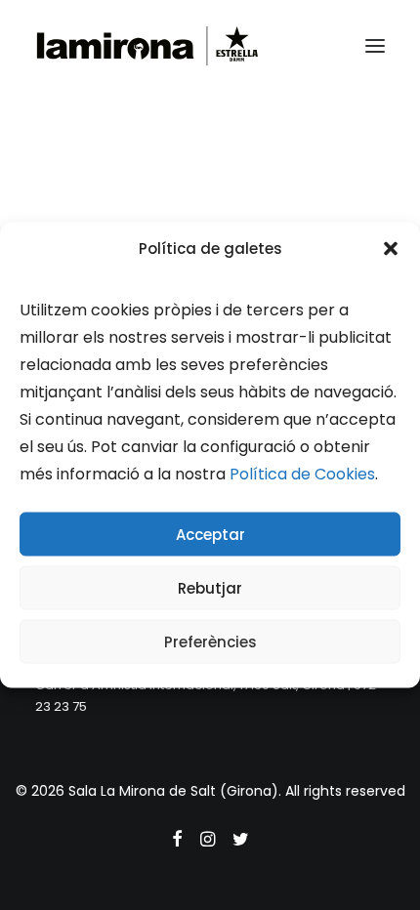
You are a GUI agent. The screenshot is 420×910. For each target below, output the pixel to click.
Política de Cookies (302, 474)
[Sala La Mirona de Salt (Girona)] (147, 45)
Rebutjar (210, 587)
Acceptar (210, 533)
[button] (390, 248)
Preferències (210, 641)
